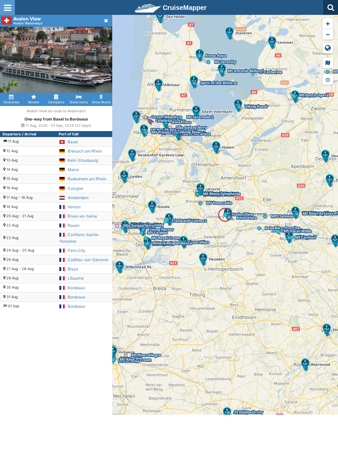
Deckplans (56, 102)
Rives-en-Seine (82, 216)
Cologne (75, 188)
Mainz (73, 169)
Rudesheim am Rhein (87, 178)
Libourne (76, 278)
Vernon (74, 206)
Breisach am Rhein (85, 151)
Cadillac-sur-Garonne (88, 259)
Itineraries (11, 102)
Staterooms (78, 102)
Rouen (74, 225)
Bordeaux (76, 287)
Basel (73, 141)
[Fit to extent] (327, 48)
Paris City (76, 250)
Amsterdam (78, 197)
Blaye (73, 268)
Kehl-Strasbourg (83, 160)
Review (33, 102)
